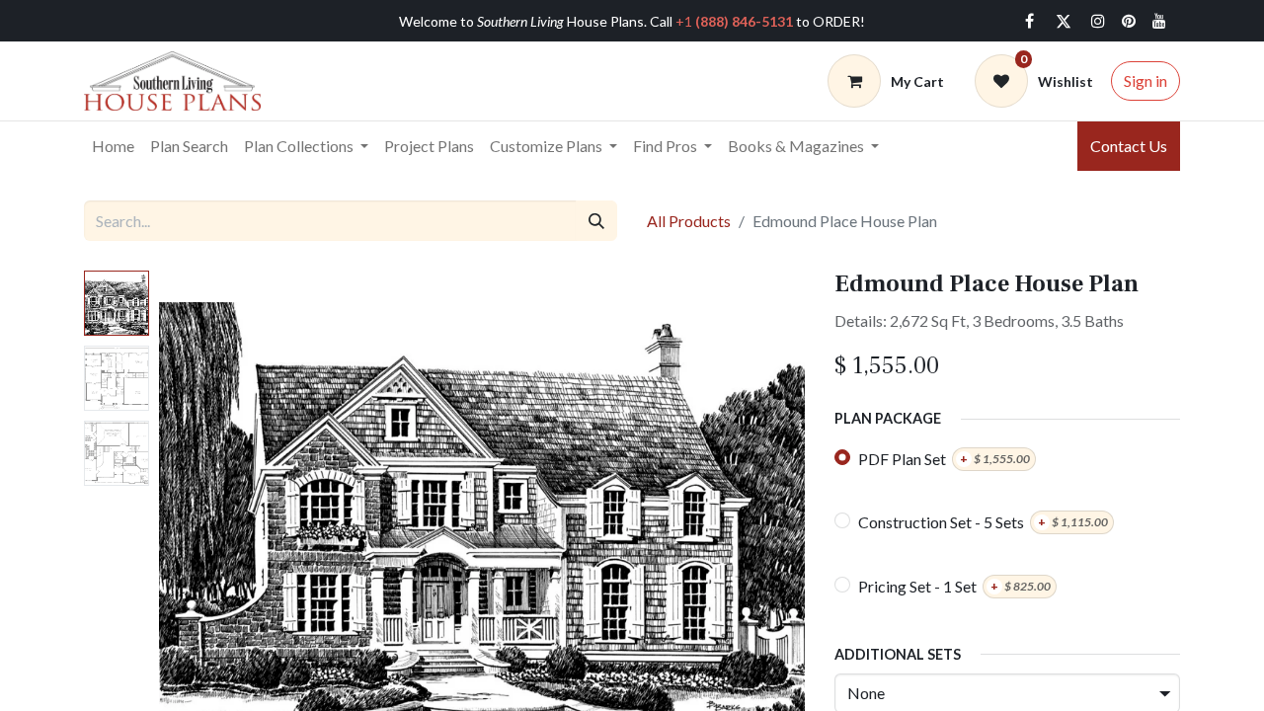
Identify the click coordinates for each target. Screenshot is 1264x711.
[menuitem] (113, 146)
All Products (689, 220)
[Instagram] (1098, 21)
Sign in (1145, 80)
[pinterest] (1129, 21)
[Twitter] (1063, 21)
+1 (734, 21)
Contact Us (1128, 145)
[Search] (596, 220)
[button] (207, 517)
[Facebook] (1029, 21)
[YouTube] (1159, 21)
